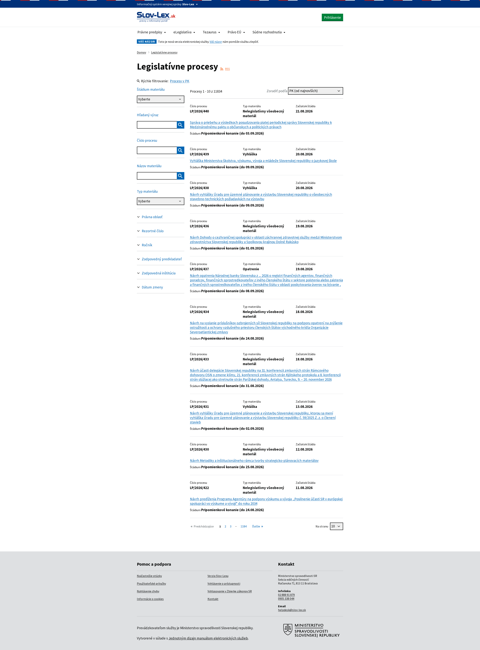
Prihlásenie (332, 17)
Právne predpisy (149, 32)
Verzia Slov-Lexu (218, 576)
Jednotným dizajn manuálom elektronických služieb (208, 638)
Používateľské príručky (151, 583)
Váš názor (216, 41)
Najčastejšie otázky (149, 576)
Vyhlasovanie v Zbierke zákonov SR (230, 591)
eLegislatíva (182, 32)
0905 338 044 (286, 598)
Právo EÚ (234, 32)
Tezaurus (209, 32)
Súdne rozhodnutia (267, 32)
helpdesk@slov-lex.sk (292, 610)
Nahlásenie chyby (148, 591)
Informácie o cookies (150, 599)
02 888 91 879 (286, 595)
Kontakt (213, 599)
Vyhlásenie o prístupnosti (224, 583)
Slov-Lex (188, 4)
